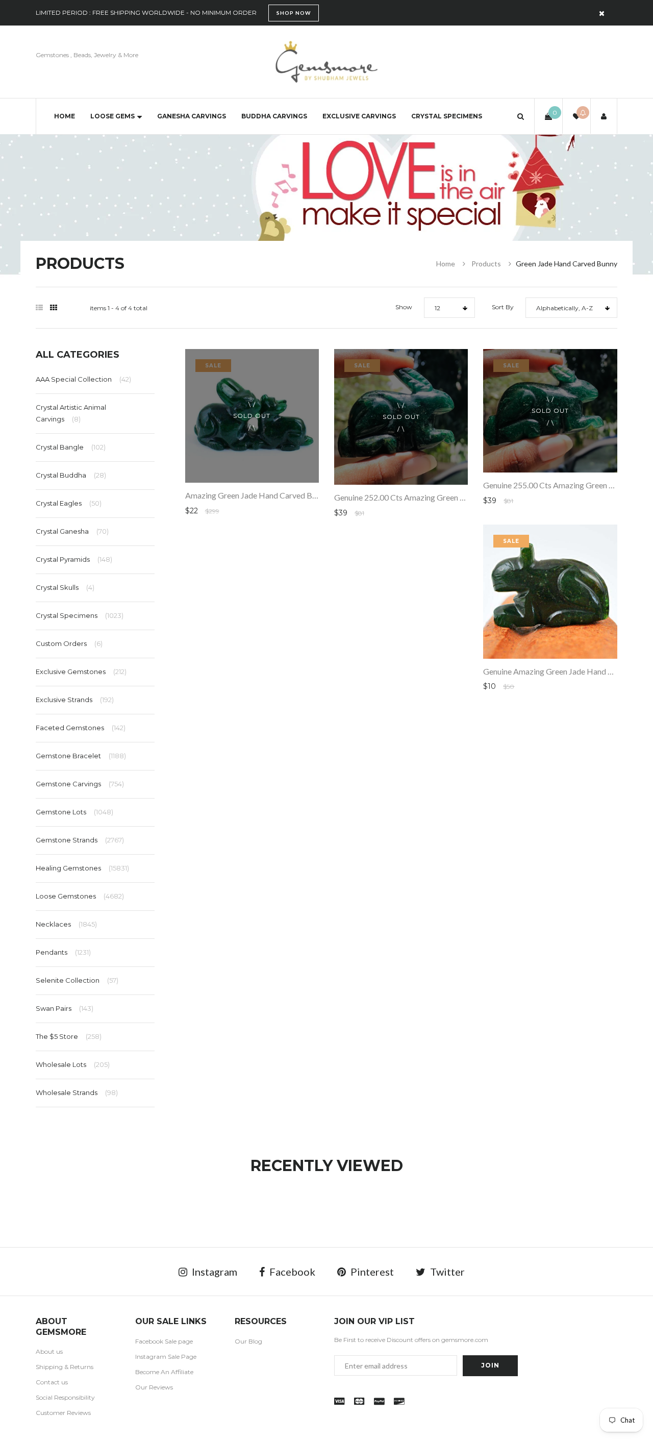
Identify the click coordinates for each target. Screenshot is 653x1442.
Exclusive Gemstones (81, 671)
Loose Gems (112, 116)
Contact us (52, 1382)
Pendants (63, 952)
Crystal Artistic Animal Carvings (71, 412)
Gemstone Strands (80, 840)
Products (486, 263)
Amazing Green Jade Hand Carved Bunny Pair (264, 495)
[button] (520, 116)
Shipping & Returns (64, 1367)
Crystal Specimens (446, 116)
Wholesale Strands (77, 1092)
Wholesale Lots (73, 1064)
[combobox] (449, 307)
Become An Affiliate (164, 1372)
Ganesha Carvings (191, 116)
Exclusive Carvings (359, 116)
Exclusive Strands (75, 699)
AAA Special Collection (83, 379)
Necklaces (66, 924)
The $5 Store (69, 1036)
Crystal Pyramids (74, 559)
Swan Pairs (64, 1008)
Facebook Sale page (164, 1341)
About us (49, 1351)
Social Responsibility (65, 1397)
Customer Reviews (63, 1412)
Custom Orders (69, 643)
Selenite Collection (77, 980)
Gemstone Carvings (80, 784)
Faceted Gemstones (80, 728)
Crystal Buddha (71, 475)
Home (64, 116)
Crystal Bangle (71, 447)
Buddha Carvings (274, 116)
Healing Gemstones (82, 868)
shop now (294, 13)
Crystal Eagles (69, 503)
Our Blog (248, 1341)
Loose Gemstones (80, 896)
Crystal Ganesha (72, 531)
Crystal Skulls (65, 587)
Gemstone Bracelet (81, 756)
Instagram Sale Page (165, 1356)
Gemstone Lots (74, 812)
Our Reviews (154, 1387)
